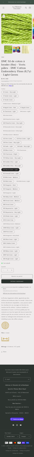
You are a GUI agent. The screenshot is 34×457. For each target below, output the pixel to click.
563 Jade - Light (8, 146)
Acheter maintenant (17, 281)
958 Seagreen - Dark (9, 185)
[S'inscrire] (28, 379)
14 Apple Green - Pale (9, 107)
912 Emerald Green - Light (11, 173)
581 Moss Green (8, 150)
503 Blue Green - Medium (11, 135)
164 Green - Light (26, 112)
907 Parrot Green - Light (10, 169)
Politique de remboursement (19, 448)
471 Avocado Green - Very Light (13, 127)
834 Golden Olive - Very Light (12, 165)
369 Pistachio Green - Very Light (12, 123)
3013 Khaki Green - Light (10, 216)
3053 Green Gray (8, 220)
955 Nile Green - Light (24, 182)
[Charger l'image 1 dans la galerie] (8, 49)
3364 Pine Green (8, 231)
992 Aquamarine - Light (10, 208)
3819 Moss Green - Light (10, 251)
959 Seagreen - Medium (10, 189)
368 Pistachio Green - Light (12, 119)
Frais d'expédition (5, 81)
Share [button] (4, 351)
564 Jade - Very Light (23, 146)
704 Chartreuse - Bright (10, 154)
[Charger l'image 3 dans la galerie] (26, 49)
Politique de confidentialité (12, 450)
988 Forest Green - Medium (11, 200)
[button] (3, 8)
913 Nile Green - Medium (10, 177)
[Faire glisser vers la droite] (32, 50)
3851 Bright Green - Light (10, 259)
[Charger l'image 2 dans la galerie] (17, 49)
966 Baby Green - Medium (11, 197)
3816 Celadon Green (9, 243)
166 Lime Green (8, 116)
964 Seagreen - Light (10, 193)
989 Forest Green (8, 204)
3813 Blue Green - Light (10, 239)
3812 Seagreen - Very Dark (12, 236)
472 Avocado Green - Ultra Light (13, 131)
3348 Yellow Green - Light (11, 228)
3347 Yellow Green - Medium (12, 224)
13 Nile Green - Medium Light (12, 104)
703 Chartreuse (22, 151)
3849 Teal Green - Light (10, 255)
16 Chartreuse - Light (9, 111)
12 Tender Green (8, 100)
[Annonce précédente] (3, 2)
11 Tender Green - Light (10, 96)
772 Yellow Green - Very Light (12, 158)
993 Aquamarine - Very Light (11, 212)
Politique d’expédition (25, 450)
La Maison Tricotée (10, 445)
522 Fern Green (7, 138)
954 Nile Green (7, 181)
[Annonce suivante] (31, 2)
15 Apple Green (24, 107)
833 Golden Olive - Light (10, 162)
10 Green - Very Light (9, 92)
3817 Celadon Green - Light (12, 247)
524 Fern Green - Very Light (11, 142)
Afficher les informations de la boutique (14, 293)
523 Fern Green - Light (23, 138)
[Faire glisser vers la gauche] (2, 50)
